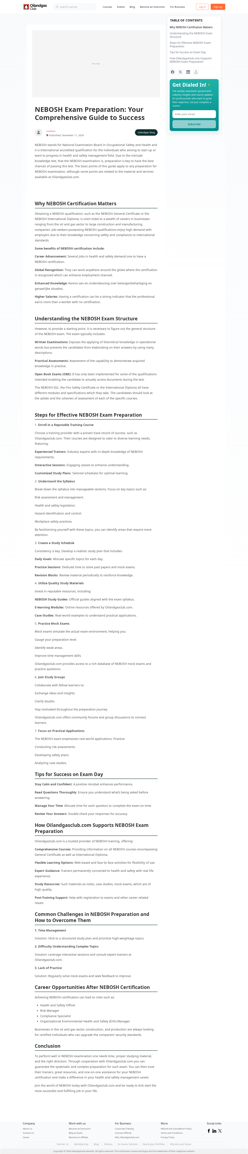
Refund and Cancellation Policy (176, 1128)
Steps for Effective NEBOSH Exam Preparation (190, 44)
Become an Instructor (152, 6)
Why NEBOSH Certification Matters (191, 27)
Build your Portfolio (154, 1144)
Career (26, 1137)
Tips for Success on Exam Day (188, 52)
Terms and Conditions (172, 1132)
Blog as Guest (75, 1132)
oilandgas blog (146, 132)
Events (121, 6)
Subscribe (194, 124)
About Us (27, 1128)
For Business (177, 6)
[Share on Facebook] (172, 72)
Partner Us (63, 1144)
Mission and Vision (180, 1144)
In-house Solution (128, 1144)
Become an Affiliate (78, 1137)
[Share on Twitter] (180, 72)
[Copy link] (196, 72)
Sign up (218, 6)
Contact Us (28, 1132)
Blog (132, 6)
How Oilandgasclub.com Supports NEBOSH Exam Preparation (191, 60)
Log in (202, 6)
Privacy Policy (167, 1137)
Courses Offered (123, 1132)
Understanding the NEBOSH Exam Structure (191, 35)
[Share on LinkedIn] (188, 72)
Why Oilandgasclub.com (127, 1137)
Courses (107, 6)
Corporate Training (124, 1128)
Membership (81, 1144)
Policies (108, 1144)
